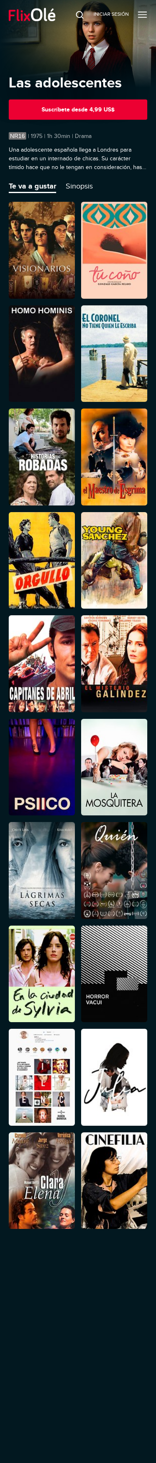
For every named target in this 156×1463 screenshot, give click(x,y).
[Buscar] (74, 14)
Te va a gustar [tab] (32, 186)
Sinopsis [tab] (79, 186)
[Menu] (142, 14)
